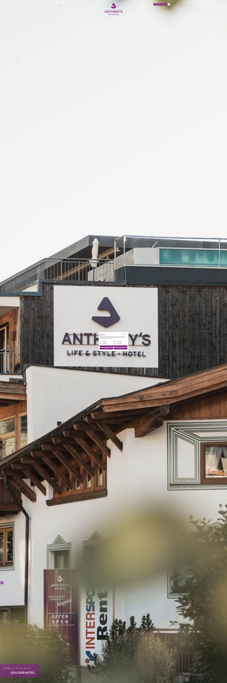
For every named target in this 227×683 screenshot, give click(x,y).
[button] (102, 333)
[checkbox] (101, 341)
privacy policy (124, 333)
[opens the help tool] (2, 582)
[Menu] (169, 4)
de (58, 4)
